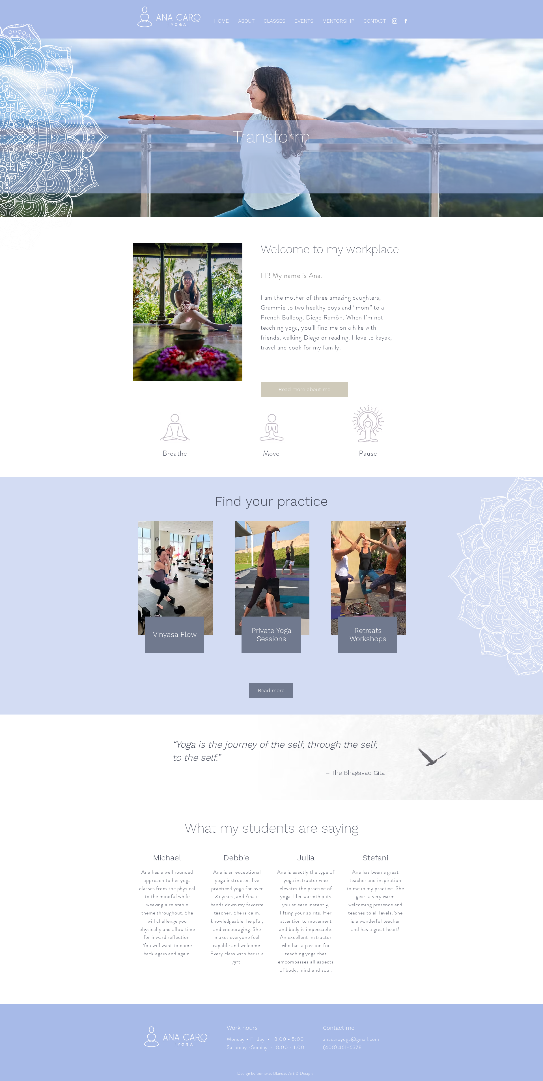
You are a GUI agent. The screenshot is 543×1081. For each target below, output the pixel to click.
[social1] (405, 21)
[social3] (394, 21)
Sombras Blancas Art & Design (285, 1073)
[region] (175, 587)
